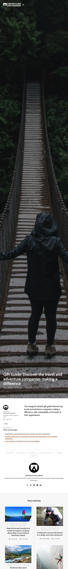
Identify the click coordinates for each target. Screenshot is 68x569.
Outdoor (8, 388)
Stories (10, 452)
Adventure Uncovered (9, 413)
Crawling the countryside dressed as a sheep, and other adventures (27, 434)
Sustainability (33, 388)
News (47, 388)
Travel (19, 388)
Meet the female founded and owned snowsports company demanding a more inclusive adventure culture (18, 531)
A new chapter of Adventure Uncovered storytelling (22, 441)
